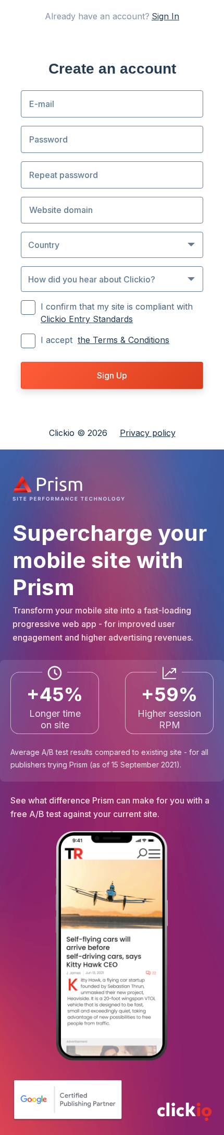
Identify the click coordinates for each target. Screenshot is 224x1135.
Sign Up (112, 375)
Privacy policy (148, 433)
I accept (105, 340)
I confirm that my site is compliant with (118, 312)
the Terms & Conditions (123, 340)
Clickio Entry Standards (87, 319)
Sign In (165, 16)
